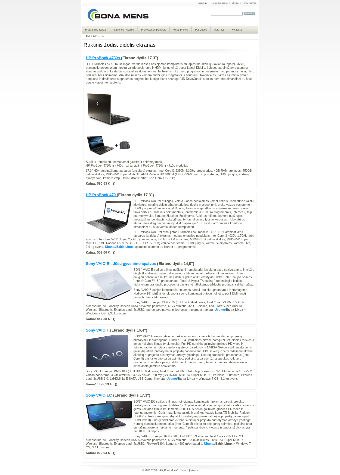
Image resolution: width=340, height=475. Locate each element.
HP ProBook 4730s (103, 58)
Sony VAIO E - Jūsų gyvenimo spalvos (121, 263)
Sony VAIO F (98, 330)
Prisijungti (202, 3)
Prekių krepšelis (219, 3)
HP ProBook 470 (101, 195)
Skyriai (235, 3)
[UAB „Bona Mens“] (118, 20)
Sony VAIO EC (99, 395)
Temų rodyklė (249, 3)
